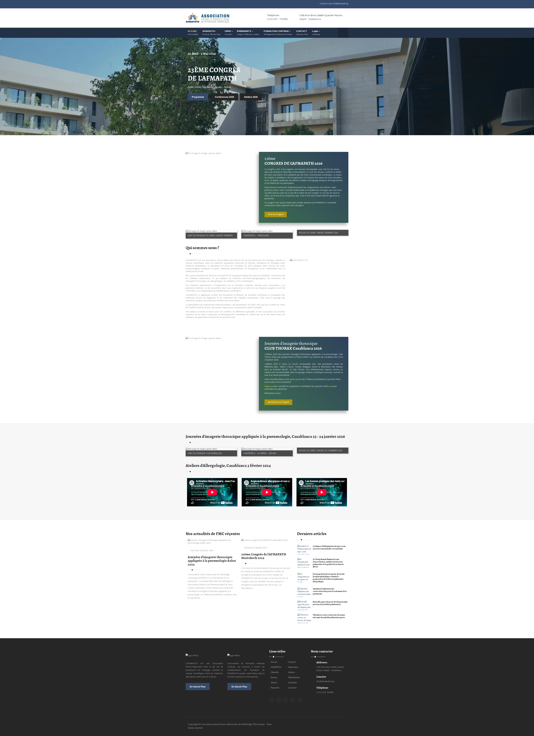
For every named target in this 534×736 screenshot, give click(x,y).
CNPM (228, 32)
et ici (330, 386)
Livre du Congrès (276, 214)
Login (316, 32)
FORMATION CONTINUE (278, 32)
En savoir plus (197, 686)
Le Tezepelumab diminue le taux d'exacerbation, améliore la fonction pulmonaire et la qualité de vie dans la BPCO (328, 563)
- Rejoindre (274, 687)
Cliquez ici (268, 386)
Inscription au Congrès (278, 402)
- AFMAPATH (275, 667)
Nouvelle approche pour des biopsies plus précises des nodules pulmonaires (330, 603)
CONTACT (302, 32)
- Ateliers (290, 672)
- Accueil (273, 661)
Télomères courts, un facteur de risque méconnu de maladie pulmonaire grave (329, 616)
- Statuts (273, 682)
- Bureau (273, 677)
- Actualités (291, 682)
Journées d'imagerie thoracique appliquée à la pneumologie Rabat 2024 (212, 561)
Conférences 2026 (224, 96)
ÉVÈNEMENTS (248, 32)
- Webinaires (292, 667)
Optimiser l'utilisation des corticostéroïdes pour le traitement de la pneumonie (330, 591)
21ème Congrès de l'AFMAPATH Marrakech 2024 (263, 556)
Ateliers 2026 (251, 96)
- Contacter (291, 687)
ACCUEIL (193, 32)
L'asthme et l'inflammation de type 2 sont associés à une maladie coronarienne (329, 547)
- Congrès (291, 661)
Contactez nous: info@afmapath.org (333, 3)
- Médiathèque (293, 677)
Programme (198, 96)
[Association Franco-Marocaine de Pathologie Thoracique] (208, 18)
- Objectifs (274, 672)
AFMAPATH (211, 32)
